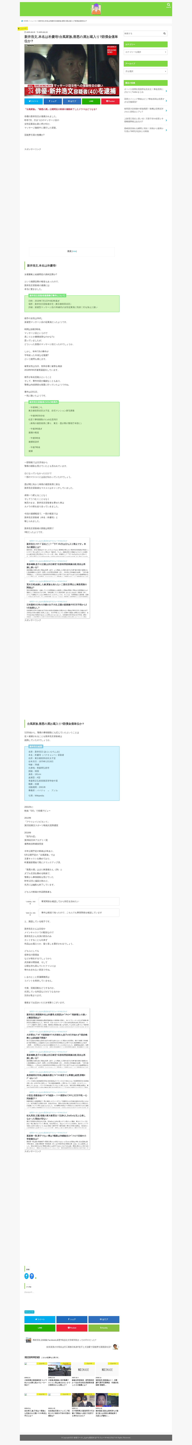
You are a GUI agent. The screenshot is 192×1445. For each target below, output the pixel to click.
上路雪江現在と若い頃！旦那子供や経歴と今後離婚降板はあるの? (143, 120)
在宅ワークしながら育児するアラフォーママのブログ (94, 1438)
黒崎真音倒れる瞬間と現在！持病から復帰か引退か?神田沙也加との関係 (143, 129)
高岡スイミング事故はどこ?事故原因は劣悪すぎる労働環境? (144, 100)
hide (74, 251)
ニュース (30, 1312)
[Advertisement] (46, 173)
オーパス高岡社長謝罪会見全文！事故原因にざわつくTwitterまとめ (143, 90)
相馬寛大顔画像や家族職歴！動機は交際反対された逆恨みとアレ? (143, 110)
